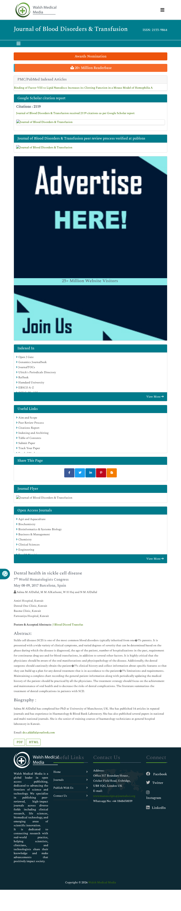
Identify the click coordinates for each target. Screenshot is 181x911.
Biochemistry (26, 524)
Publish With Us (63, 788)
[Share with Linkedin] (90, 473)
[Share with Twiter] (80, 473)
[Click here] (90, 122)
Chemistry (25, 539)
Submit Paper (26, 443)
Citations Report (29, 428)
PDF (19, 742)
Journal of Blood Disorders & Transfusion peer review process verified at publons (81, 138)
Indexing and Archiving (33, 433)
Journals (58, 780)
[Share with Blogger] (112, 473)
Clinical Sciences (29, 544)
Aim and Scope (27, 417)
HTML (33, 742)
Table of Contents (29, 438)
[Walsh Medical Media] (36, 10)
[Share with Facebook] (69, 473)
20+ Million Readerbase (93, 68)
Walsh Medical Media (102, 882)
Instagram (153, 797)
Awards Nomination (90, 56)
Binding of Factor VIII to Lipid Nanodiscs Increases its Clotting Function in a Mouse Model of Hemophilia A (83, 88)
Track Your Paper (29, 448)
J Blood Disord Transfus (68, 624)
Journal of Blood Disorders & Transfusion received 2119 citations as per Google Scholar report (75, 113)
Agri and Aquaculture (31, 519)
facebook (159, 774)
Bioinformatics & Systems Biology (40, 529)
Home (57, 772)
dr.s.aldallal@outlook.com (39, 732)
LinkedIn (159, 807)
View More (153, 396)
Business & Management (34, 534)
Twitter (157, 782)
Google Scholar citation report (41, 98)
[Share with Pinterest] (101, 473)
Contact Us (60, 796)
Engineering (26, 549)
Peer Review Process (31, 423)
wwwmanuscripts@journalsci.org (114, 796)
